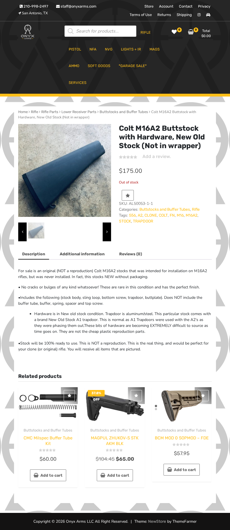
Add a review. (156, 156)
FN (172, 215)
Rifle (34, 112)
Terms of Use (141, 15)
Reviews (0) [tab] (130, 254)
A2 (140, 215)
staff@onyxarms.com (78, 6)
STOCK (125, 221)
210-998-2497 (35, 6)
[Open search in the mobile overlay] (100, 31)
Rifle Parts (49, 112)
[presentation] (22, 232)
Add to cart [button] (51, 475)
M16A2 (191, 215)
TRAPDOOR (143, 221)
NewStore (157, 521)
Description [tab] (33, 254)
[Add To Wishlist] (128, 195)
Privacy (204, 6)
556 (132, 215)
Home (23, 112)
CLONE (150, 215)
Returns (164, 15)
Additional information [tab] (82, 254)
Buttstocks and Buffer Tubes (124, 112)
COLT (163, 215)
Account (166, 6)
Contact (185, 6)
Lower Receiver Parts (78, 112)
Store (148, 6)
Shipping (184, 15)
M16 (180, 215)
